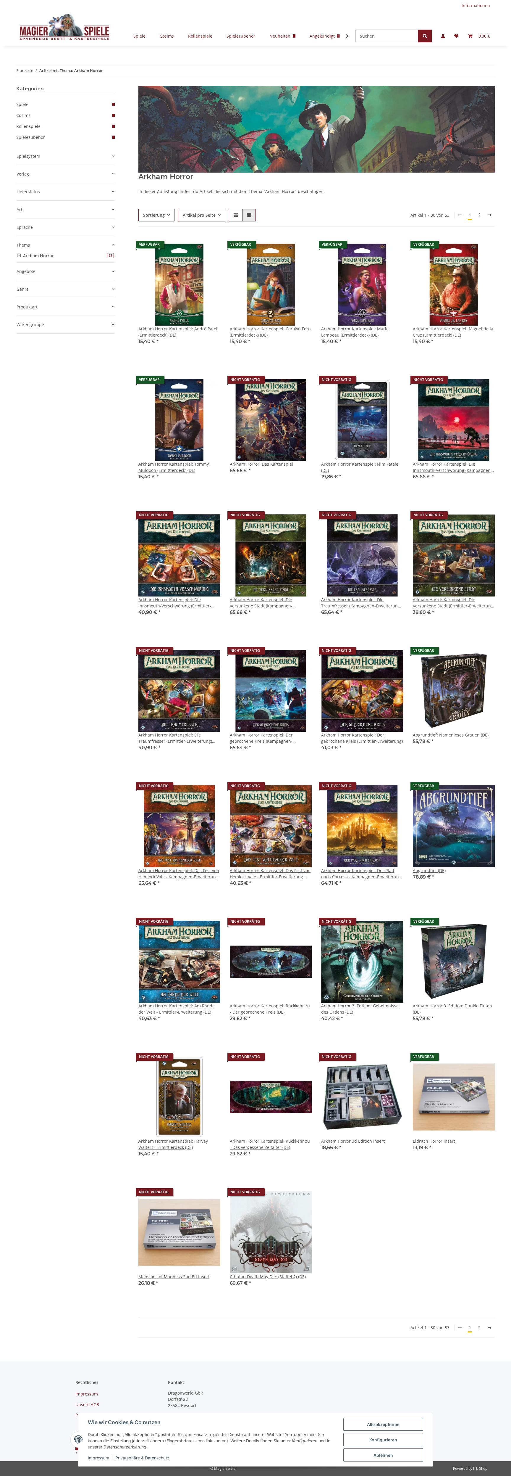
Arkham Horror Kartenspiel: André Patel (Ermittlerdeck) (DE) (177, 332)
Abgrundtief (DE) (429, 870)
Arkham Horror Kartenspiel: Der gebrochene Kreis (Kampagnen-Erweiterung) (261, 738)
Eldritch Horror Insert (434, 1141)
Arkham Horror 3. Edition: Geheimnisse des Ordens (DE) (360, 1009)
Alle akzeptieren (383, 1424)
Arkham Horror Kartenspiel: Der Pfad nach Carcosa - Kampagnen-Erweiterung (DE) (361, 874)
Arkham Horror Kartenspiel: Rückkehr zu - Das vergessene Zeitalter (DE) (270, 1144)
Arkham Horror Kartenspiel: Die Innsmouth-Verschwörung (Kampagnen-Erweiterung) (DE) (452, 467)
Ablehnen (383, 1455)
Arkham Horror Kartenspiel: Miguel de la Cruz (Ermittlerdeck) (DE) (453, 332)
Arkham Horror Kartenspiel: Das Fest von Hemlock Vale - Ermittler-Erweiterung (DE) (270, 874)
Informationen (476, 5)
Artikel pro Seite (199, 215)
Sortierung (154, 215)
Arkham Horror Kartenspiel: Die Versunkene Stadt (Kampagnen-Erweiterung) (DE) (261, 603)
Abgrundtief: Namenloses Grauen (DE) (451, 735)
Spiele (139, 36)
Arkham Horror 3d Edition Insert (353, 1141)
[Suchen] (425, 36)
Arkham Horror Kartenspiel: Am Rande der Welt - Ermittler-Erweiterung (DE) (176, 1009)
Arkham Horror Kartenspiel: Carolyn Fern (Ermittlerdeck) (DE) (270, 332)
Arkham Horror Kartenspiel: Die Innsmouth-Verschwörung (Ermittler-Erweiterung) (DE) (174, 603)
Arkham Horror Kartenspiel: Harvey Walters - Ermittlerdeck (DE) (173, 1144)
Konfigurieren (383, 1439)
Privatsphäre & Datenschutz (142, 1457)
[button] (442, 36)
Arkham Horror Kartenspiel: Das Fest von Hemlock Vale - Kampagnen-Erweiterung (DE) (178, 874)
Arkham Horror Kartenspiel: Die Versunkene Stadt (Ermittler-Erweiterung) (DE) (453, 603)
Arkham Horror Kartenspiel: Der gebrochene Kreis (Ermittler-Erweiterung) (362, 738)
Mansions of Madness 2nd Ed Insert (174, 1276)
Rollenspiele (200, 36)
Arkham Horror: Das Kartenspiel (261, 464)
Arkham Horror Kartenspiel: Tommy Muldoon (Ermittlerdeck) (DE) (173, 467)
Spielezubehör (241, 36)
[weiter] (489, 215)
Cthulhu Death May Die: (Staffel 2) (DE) (268, 1276)
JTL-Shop (480, 1468)
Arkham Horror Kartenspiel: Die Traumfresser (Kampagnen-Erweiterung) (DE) (361, 603)
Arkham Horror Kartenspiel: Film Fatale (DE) (359, 467)
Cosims (167, 36)
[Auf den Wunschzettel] (210, 246)
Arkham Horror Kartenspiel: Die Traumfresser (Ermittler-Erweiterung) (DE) (175, 738)
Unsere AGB (87, 1404)
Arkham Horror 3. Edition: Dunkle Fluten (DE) (452, 1009)
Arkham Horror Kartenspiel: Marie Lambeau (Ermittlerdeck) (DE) (355, 332)
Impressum (98, 1457)
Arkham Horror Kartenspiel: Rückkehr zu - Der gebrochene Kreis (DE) (270, 1009)
